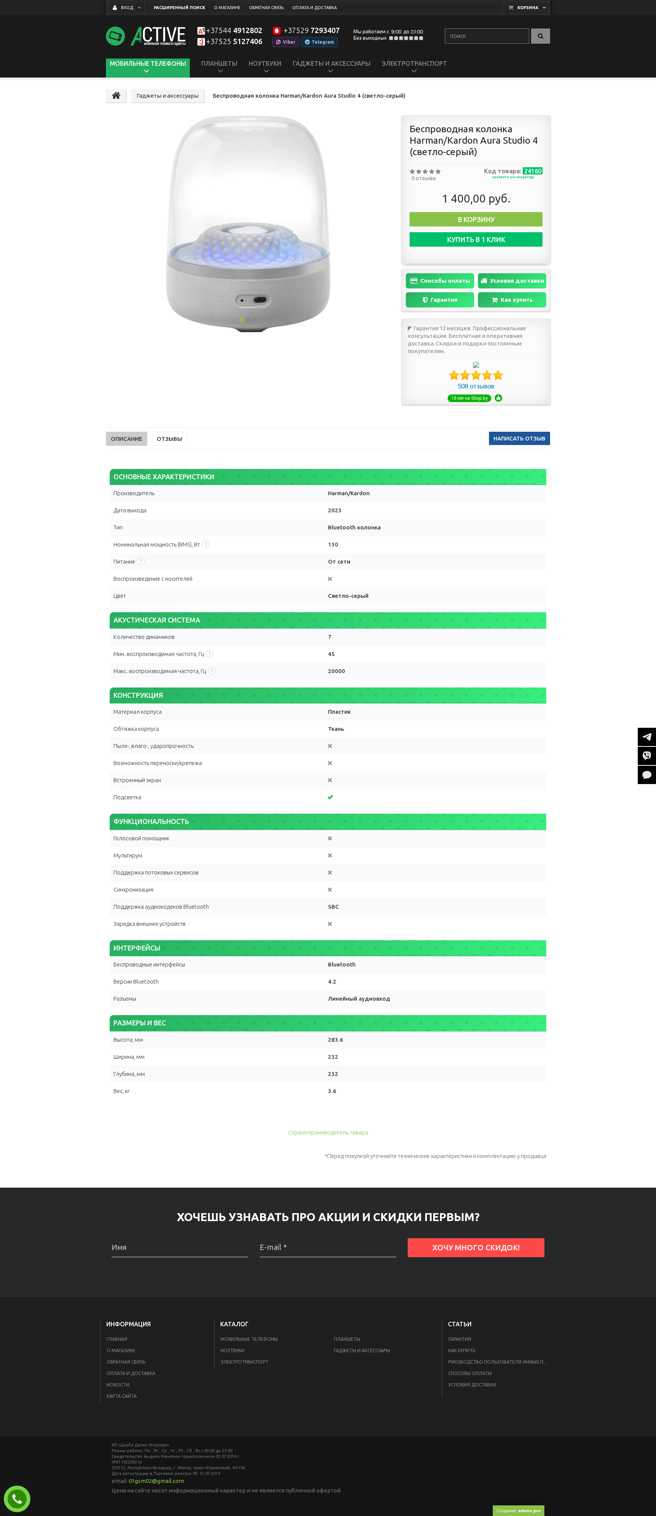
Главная (117, 1339)
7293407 (312, 31)
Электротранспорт (244, 1361)
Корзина (527, 7)
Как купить (517, 299)
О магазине (121, 1350)
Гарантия (443, 299)
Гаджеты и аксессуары (362, 1350)
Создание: (519, 1510)
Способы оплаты (445, 280)
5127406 (234, 42)
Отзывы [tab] (169, 439)
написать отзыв (520, 438)
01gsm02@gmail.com (156, 1481)
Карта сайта (122, 1396)
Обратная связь (126, 1361)
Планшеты (347, 1339)
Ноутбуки (232, 1350)
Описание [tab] (126, 439)
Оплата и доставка (131, 1373)
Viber (289, 42)
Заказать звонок (20, 1499)
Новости (118, 1384)
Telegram (323, 42)
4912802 (234, 31)
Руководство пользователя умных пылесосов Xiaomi (500, 1361)
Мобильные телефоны (249, 1339)
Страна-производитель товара (328, 1132)
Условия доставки (517, 280)
